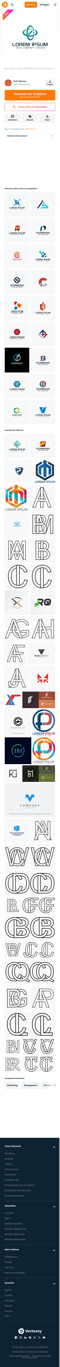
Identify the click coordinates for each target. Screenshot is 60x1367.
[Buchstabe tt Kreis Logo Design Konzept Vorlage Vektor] (17, 593)
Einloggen (44, 4)
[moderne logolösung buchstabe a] (17, 1303)
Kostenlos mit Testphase (30, 95)
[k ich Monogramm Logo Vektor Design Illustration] (36, 1219)
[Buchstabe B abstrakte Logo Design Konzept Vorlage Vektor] (17, 282)
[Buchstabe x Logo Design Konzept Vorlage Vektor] (17, 705)
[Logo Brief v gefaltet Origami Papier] (29, 1273)
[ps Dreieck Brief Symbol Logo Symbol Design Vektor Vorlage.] (18, 1045)
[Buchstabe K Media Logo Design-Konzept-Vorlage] (17, 412)
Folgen (50, 84)
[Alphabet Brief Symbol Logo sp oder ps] (18, 1140)
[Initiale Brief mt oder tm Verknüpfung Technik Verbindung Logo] (17, 1095)
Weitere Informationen (17, 136)
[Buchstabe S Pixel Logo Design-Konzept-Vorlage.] (17, 204)
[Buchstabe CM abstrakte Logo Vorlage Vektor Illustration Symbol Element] (17, 308)
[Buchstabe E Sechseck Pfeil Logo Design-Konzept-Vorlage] (17, 567)
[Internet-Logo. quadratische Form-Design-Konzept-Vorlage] (17, 334)
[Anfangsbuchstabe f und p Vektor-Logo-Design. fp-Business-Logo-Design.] (16, 1168)
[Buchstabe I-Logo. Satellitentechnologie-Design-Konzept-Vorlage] (17, 679)
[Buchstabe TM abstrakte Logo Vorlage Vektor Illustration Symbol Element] (17, 489)
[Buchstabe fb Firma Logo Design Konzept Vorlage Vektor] (17, 541)
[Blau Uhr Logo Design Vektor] (17, 811)
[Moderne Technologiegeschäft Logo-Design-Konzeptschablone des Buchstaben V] (17, 645)
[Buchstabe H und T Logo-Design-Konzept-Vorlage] (17, 256)
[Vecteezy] (5, 5)
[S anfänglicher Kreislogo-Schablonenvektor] (17, 515)
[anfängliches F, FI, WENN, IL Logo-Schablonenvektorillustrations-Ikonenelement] (17, 230)
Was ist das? (31, 129)
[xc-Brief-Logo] (38, 1091)
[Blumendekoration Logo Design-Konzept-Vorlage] (17, 464)
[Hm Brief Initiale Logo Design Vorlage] (18, 1196)
